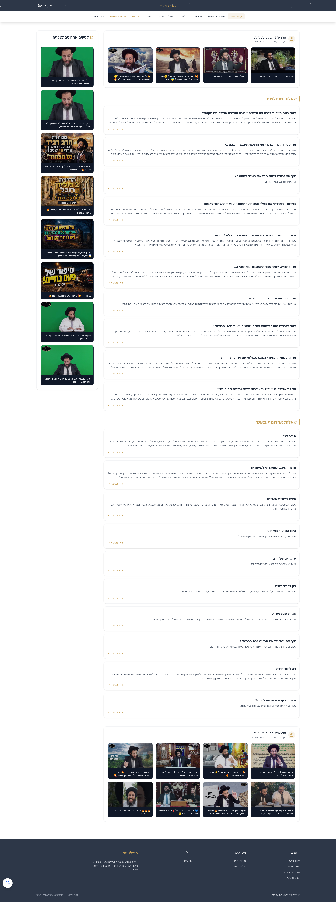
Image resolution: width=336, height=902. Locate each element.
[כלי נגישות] (8, 883)
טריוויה (136, 16)
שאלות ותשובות (216, 16)
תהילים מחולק (166, 16)
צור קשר (188, 860)
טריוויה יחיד (240, 860)
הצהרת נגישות (292, 877)
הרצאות (198, 16)
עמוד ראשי (236, 16)
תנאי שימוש (294, 866)
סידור (149, 16)
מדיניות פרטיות (292, 872)
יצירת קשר (98, 16)
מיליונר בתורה (118, 16)
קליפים (183, 16)
